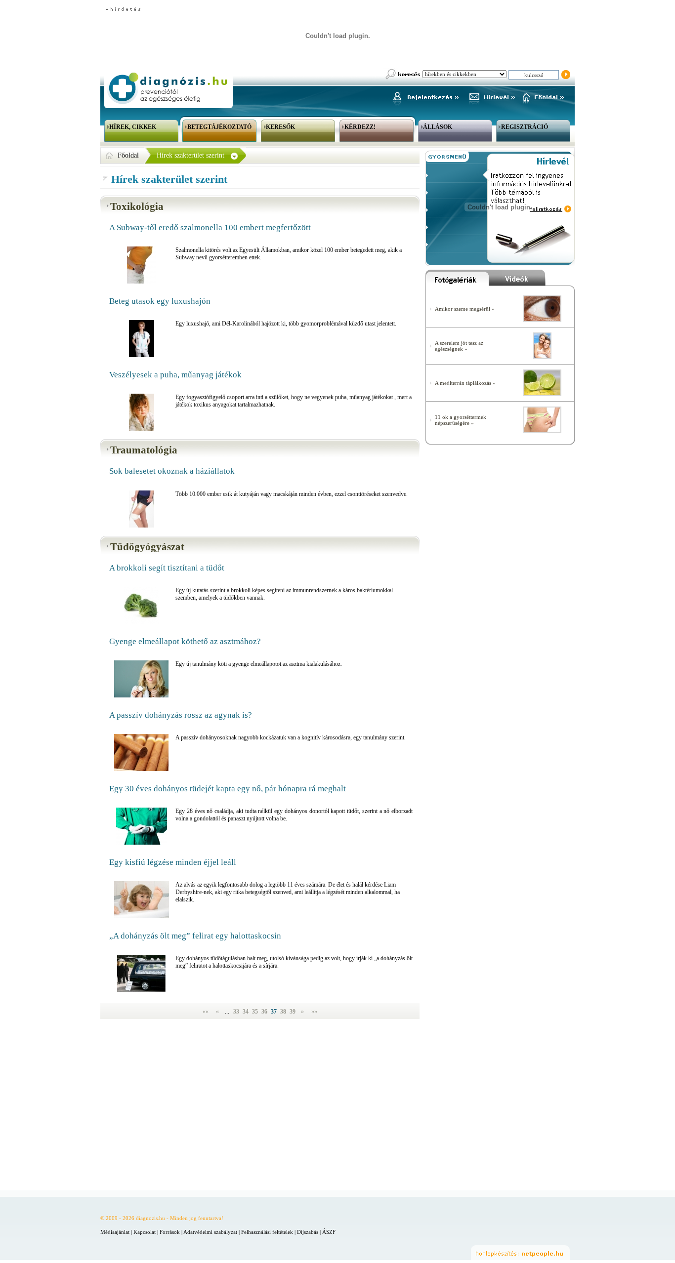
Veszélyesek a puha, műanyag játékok (175, 374)
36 (265, 1011)
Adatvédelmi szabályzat (210, 1232)
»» (314, 1011)
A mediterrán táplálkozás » (465, 383)
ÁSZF (329, 1232)
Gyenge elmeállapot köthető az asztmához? (185, 641)
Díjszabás (307, 1232)
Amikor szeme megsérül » (465, 309)
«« (205, 1011)
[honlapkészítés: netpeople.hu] (520, 1252)
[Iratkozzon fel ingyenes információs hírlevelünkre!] (492, 95)
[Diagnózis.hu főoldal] (167, 88)
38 (284, 1011)
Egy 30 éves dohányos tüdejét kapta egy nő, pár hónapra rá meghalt (227, 788)
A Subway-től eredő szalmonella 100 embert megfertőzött (210, 227)
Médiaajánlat (114, 1232)
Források (170, 1232)
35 (255, 1011)
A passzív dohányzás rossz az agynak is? (180, 715)
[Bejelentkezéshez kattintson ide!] (425, 95)
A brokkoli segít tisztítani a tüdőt (166, 567)
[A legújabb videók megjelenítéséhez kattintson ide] (532, 280)
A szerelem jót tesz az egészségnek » (459, 346)
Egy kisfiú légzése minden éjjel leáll (172, 862)
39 (293, 1011)
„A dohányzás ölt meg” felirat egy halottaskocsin (195, 935)
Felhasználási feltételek (267, 1232)
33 (237, 1011)
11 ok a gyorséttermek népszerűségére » (460, 420)
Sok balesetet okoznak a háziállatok (172, 471)
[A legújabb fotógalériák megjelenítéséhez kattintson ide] (457, 280)
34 (246, 1011)
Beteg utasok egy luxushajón (160, 301)
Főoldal (128, 155)
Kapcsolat (144, 1232)
